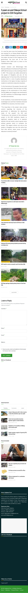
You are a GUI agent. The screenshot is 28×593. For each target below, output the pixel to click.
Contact (21, 590)
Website (3, 342)
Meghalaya (7, 7)
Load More (14, 292)
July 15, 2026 (4, 226)
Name (3, 328)
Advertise (7, 590)
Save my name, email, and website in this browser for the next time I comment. (14, 349)
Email (3, 335)
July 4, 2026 (4, 266)
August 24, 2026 (6, 459)
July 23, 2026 (4, 205)
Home (2, 7)
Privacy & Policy (14, 590)
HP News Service (8, 16)
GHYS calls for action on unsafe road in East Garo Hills (13, 264)
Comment (4, 308)
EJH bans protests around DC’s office (17, 470)
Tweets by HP (4, 583)
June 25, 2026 (4, 287)
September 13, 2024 (19, 16)
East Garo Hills (13, 7)
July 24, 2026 (4, 184)
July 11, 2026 (4, 247)
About (2, 590)
